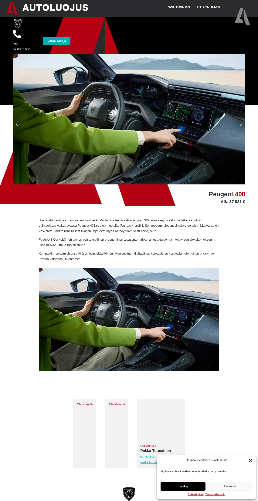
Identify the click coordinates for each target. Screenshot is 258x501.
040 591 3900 (149, 457)
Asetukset (230, 486)
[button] (250, 460)
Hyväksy (183, 486)
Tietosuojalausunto (215, 494)
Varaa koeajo (57, 40)
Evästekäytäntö (196, 494)
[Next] (227, 124)
